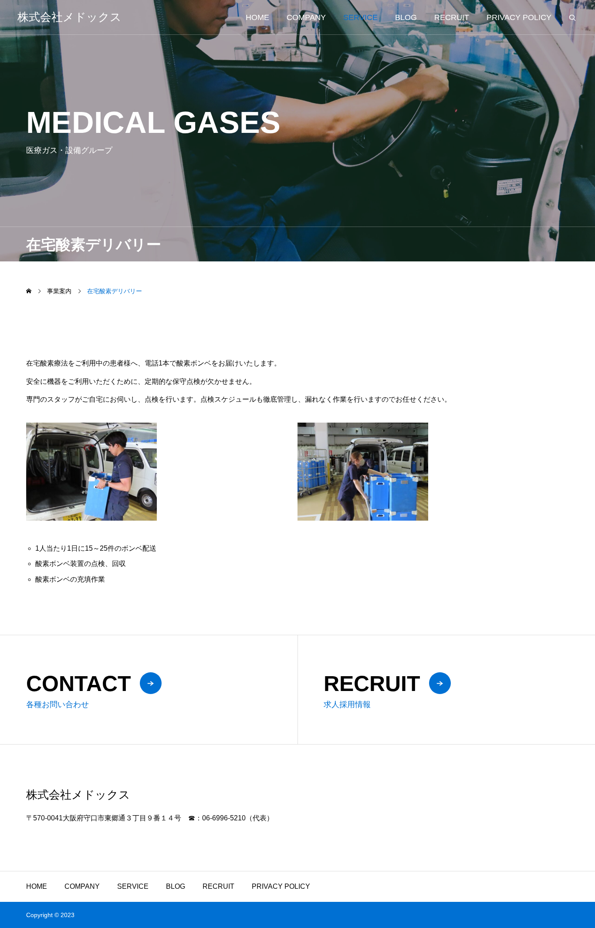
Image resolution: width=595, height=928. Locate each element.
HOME (257, 17)
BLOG (406, 17)
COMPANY (306, 17)
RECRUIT (451, 17)
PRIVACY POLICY (519, 17)
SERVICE (360, 17)
